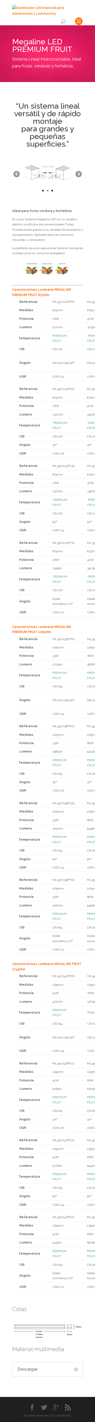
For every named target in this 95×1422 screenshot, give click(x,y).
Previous (17, 174)
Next (78, 174)
